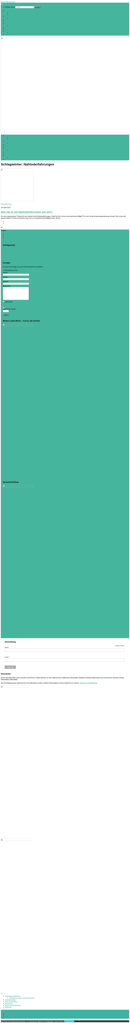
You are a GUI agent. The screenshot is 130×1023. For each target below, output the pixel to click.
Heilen (100, 250)
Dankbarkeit (29, 250)
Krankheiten (27, 253)
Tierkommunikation (67, 256)
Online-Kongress (46, 253)
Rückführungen (6, 204)
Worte (104, 256)
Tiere (59, 256)
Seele (105, 253)
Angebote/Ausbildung (13, 23)
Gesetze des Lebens (90, 250)
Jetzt (4, 253)
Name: (5, 273)
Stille (36, 256)
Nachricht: (7, 286)
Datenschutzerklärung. (88, 683)
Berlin (19, 250)
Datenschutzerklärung (13, 1005)
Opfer (52, 253)
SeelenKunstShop (15, 33)
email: (7, 657)
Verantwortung (81, 256)
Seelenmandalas (11, 31)
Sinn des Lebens (25, 256)
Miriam (11, 12)
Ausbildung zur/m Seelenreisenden (21, 25)
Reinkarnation (61, 253)
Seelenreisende (10, 256)
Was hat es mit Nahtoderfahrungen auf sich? (27, 212)
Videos (7, 20)
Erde (38, 249)
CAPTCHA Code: (9, 309)
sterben (32, 256)
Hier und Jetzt (111, 250)
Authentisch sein (12, 250)
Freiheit (52, 250)
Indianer (119, 250)
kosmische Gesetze (15, 253)
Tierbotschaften (10, 29)
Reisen (71, 253)
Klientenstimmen (11, 27)
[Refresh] (6, 308)
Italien (123, 250)
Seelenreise (112, 253)
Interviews (12, 18)
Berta (24, 250)
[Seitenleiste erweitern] (1, 227)
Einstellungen (69, 1021)
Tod (74, 256)
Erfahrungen (44, 250)
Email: (5, 277)
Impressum (9, 1003)
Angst (4, 250)
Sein (19, 256)
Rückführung (81, 253)
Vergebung (9, 22)
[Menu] (1, 993)
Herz (103, 250)
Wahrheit (92, 256)
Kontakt (7, 35)
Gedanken (62, 249)
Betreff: (6, 281)
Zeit (108, 256)
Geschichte (78, 250)
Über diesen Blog (11, 1001)
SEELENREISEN (11, 16)
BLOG (11, 14)
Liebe (39, 253)
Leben (34, 253)
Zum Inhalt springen (8, 2)
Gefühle (71, 250)
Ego (33, 250)
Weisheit (98, 256)
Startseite (8, 11)
